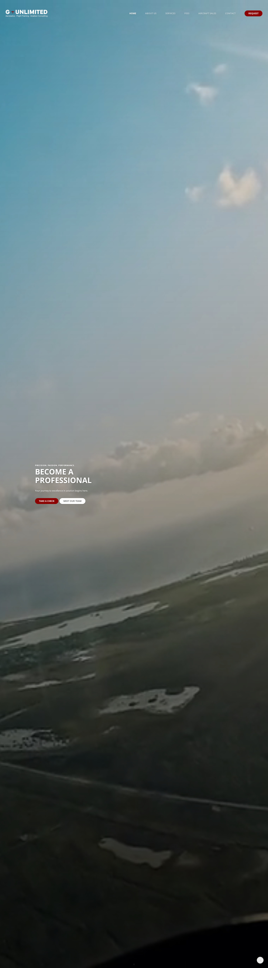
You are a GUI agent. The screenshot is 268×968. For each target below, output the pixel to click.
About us (150, 13)
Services (170, 13)
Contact (230, 13)
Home (132, 13)
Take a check (46, 501)
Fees (186, 13)
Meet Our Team (72, 501)
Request (253, 13)
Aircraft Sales (207, 13)
